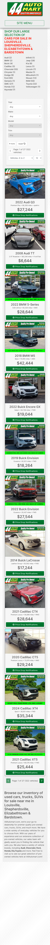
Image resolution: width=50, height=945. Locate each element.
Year (10, 102)
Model (11, 121)
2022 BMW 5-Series (25, 304)
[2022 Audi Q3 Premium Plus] (25, 184)
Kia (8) (29, 63)
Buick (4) (8, 63)
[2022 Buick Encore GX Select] (25, 388)
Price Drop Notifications (26, 215)
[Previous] (10, 151)
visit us (7, 854)
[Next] (40, 151)
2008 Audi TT (25, 253)
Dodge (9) (9, 75)
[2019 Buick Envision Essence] (25, 439)
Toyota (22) (31, 84)
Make (10, 111)
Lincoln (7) (31, 69)
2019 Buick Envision (25, 458)
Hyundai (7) (9, 89)
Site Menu (24, 23)
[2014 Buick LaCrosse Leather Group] (25, 542)
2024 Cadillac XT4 (25, 708)
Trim (10, 130)
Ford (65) (8, 78)
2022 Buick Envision (25, 509)
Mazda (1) (30, 72)
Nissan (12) (31, 78)
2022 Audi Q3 (25, 202)
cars (6, 827)
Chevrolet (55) (11, 69)
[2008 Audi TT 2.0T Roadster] (25, 235)
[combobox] (25, 107)
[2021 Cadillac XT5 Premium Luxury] (25, 741)
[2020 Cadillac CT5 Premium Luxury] (25, 641)
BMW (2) (8, 60)
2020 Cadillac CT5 (25, 657)
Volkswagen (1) (33, 86)
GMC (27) (8, 84)
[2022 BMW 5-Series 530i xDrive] (25, 286)
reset (21, 143)
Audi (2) (8, 57)
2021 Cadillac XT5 (25, 759)
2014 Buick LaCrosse (25, 560)
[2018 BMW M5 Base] (25, 337)
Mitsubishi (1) (32, 75)
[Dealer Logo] (25, 9)
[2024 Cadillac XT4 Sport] (25, 690)
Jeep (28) (30, 60)
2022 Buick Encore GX (24, 407)
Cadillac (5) (9, 66)
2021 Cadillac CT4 (25, 611)
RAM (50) (30, 81)
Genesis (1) (9, 81)
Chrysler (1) (9, 72)
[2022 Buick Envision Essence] (25, 491)
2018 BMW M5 (25, 355)
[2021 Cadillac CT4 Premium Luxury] (25, 593)
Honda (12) (9, 86)
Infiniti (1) (30, 57)
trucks (12, 827)
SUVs (18, 827)
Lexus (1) (30, 66)
